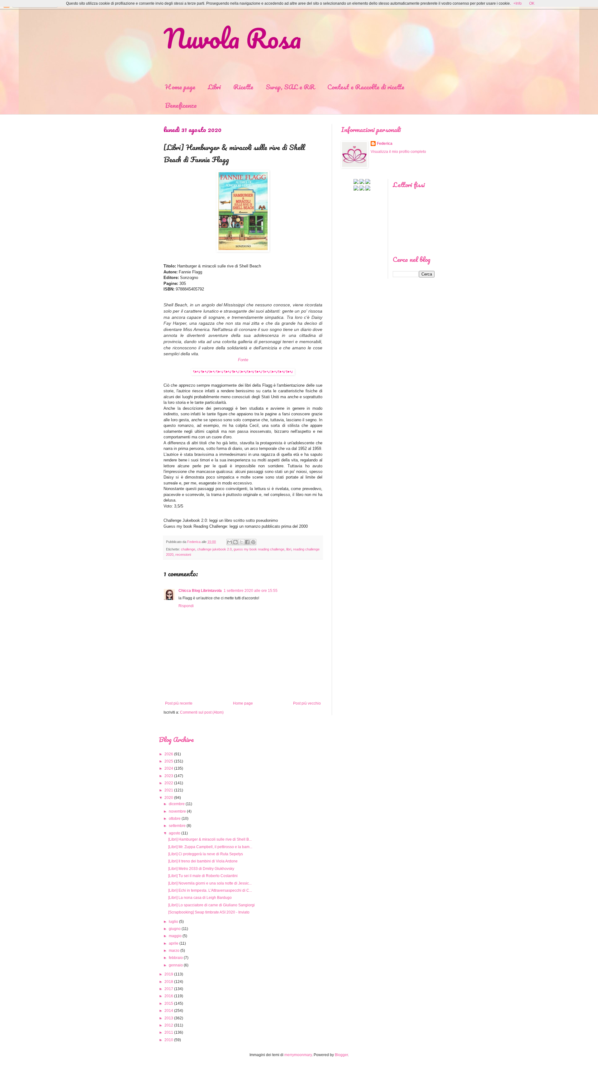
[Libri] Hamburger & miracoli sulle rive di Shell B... (210, 839)
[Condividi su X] (241, 542)
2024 (168, 768)
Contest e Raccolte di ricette (365, 86)
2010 (168, 1040)
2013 (168, 1018)
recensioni (183, 554)
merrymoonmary (298, 1055)
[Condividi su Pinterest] (253, 542)
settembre (177, 826)
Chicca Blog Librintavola (200, 590)
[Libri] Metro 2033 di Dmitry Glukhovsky (201, 868)
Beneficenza (181, 105)
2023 (168, 776)
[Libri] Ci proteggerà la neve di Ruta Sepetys (205, 854)
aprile (173, 943)
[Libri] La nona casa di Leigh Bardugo (200, 897)
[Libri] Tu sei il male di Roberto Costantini (203, 876)
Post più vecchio (307, 703)
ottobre (175, 818)
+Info (517, 3)
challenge (188, 549)
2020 (168, 798)
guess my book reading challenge (259, 549)
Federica (384, 143)
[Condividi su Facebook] (247, 542)
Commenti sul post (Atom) (202, 712)
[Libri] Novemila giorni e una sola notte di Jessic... (210, 883)
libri (288, 549)
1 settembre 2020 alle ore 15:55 (251, 590)
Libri (214, 86)
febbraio (176, 958)
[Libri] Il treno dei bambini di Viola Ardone (203, 861)
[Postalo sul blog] (235, 542)
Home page (180, 86)
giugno (175, 929)
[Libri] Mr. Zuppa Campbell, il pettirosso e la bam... (210, 847)
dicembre (177, 804)
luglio (173, 921)
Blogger (341, 1055)
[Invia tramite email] (229, 542)
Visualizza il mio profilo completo (398, 151)
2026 (168, 754)
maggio (175, 936)
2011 (168, 1032)
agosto (174, 833)
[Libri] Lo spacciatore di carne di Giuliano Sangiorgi (211, 905)
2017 (168, 989)
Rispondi (186, 606)
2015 (168, 1003)
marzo (174, 950)
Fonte (243, 359)
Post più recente (178, 703)
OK (531, 3)
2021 (168, 790)
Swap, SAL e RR (290, 86)
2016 (168, 996)
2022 (168, 783)
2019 (168, 974)
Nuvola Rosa (232, 38)
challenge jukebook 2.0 (214, 549)
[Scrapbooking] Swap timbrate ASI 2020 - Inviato (208, 912)
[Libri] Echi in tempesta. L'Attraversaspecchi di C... (210, 890)
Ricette (243, 86)
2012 (168, 1025)
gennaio (176, 965)
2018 (168, 982)
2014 (168, 1010)
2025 (168, 761)
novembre (177, 811)
